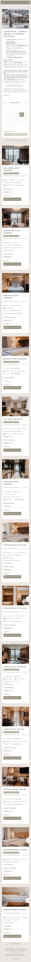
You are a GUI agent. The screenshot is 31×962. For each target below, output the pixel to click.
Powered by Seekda (15, 959)
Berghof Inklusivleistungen (15, 57)
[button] (5, 103)
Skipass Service (10, 44)
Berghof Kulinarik (10, 42)
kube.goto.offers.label (15, 943)
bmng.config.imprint (9, 955)
